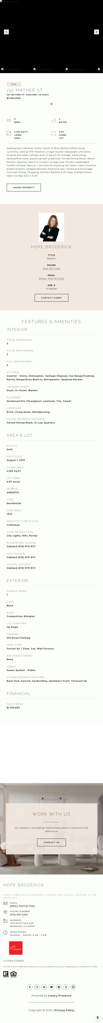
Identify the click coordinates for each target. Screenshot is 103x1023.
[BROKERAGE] (73, 987)
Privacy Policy (64, 1010)
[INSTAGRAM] (37, 987)
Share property (23, 187)
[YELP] (66, 987)
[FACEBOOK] (29, 987)
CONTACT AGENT (51, 298)
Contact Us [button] (52, 842)
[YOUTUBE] (51, 987)
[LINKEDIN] (44, 987)
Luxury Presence (59, 995)
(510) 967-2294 (51, 268)
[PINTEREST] (58, 987)
